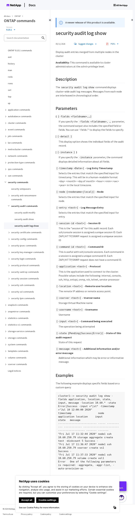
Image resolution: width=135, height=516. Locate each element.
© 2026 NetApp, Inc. (11, 509)
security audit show (24, 219)
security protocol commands (25, 265)
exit (10, 57)
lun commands (15, 142)
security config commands (24, 238)
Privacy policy (26, 514)
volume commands (17, 357)
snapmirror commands (19, 311)
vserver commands (17, 364)
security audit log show (26, 225)
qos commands (15, 169)
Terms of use (8, 514)
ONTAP (17, 16)
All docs (7, 16)
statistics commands (18, 318)
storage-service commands (21, 331)
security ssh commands (23, 285)
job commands (15, 136)
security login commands (23, 258)
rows (10, 83)
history (11, 63)
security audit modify (24, 212)
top (9, 96)
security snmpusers (21, 188)
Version (9, 27)
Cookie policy (45, 514)
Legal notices (14, 370)
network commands (17, 155)
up (9, 103)
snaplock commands (18, 304)
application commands (19, 109)
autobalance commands (19, 116)
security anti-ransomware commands (23, 197)
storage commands (17, 337)
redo (10, 76)
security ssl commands (22, 291)
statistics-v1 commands (19, 324)
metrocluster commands (20, 149)
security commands (18, 182)
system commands (17, 344)
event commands (16, 129)
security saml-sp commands (25, 271)
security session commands (25, 278)
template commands (18, 351)
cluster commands (17, 122)
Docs (32, 5)
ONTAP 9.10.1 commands (20, 50)
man (10, 70)
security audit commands (24, 206)
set (9, 89)
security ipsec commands (24, 245)
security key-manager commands (27, 252)
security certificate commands (26, 232)
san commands (15, 175)
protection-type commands (21, 162)
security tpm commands (23, 298)
